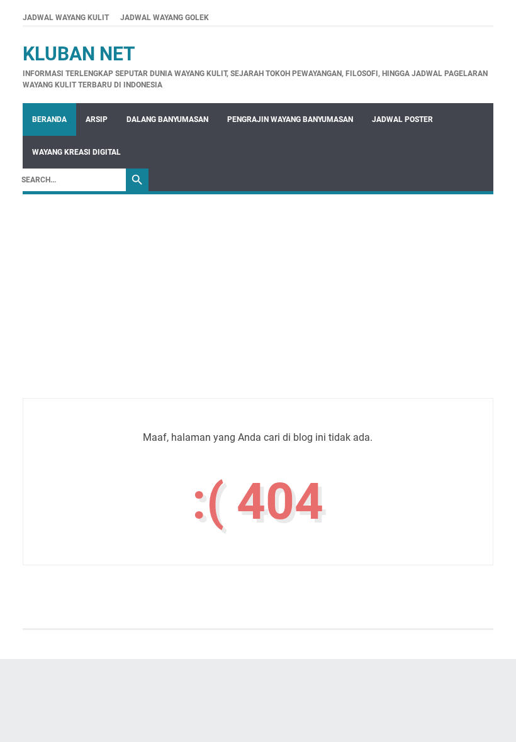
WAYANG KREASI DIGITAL (76, 152)
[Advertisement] (258, 310)
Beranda (49, 119)
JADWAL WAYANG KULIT (66, 17)
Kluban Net (79, 54)
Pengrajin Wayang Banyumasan (290, 119)
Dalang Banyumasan (167, 119)
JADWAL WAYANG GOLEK (164, 17)
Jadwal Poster (402, 119)
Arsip (97, 119)
